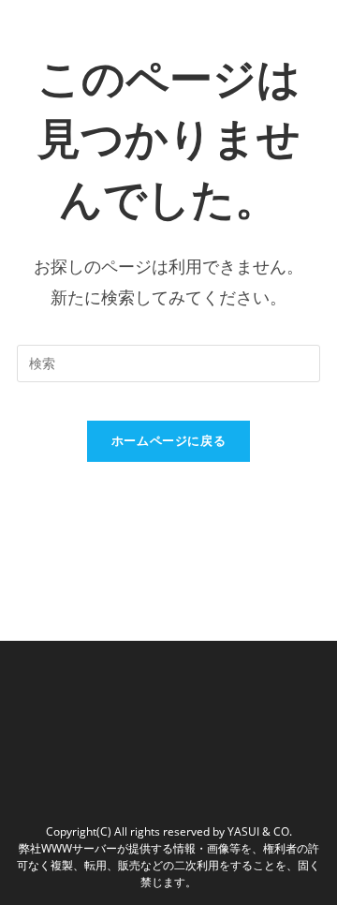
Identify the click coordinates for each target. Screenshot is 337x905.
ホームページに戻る (169, 440)
